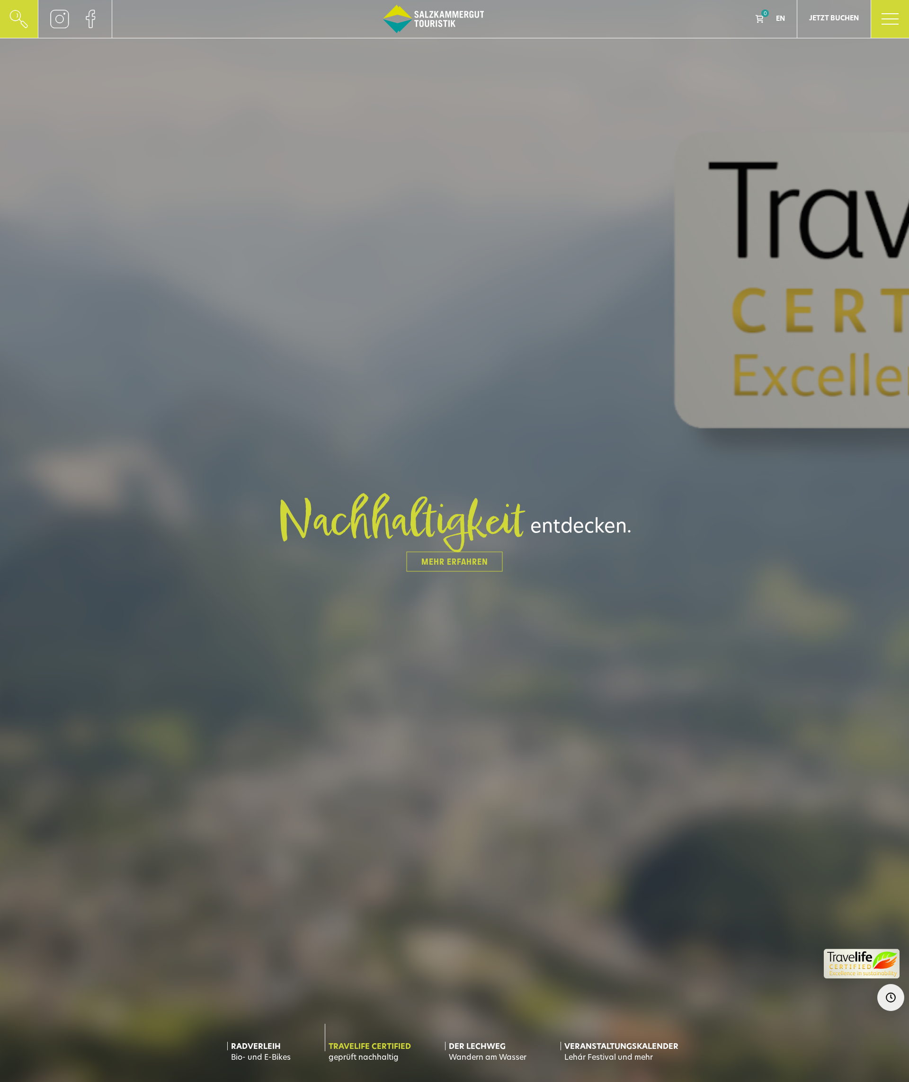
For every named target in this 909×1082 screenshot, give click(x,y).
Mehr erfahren (454, 562)
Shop (759, 19)
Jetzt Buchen (834, 18)
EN (780, 19)
